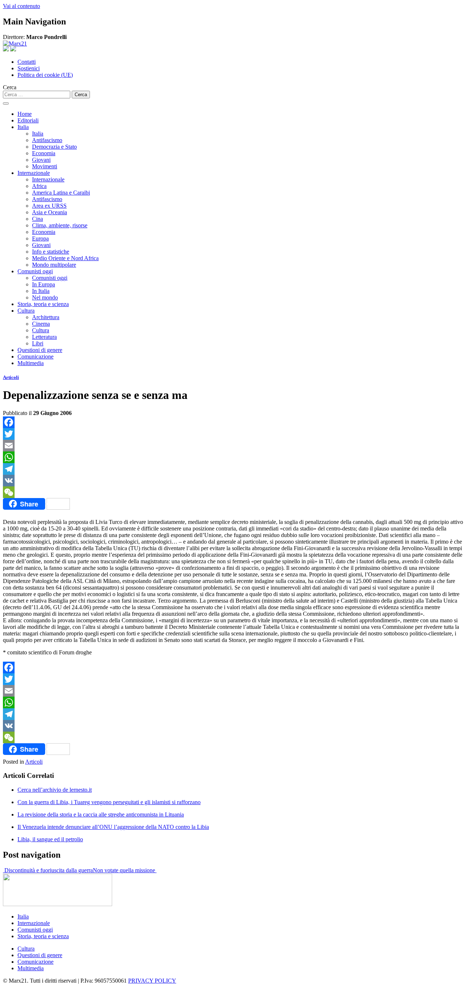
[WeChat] (233, 492)
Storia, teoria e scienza (43, 304)
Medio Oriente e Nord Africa (65, 258)
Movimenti (44, 166)
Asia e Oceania (49, 212)
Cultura (26, 311)
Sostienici (28, 68)
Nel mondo (45, 297)
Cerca (9, 87)
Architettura (45, 317)
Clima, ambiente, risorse (59, 225)
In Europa (43, 284)
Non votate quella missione (125, 870)
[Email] (233, 445)
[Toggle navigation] (6, 103)
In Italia (41, 291)
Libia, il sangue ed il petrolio (50, 839)
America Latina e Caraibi (61, 192)
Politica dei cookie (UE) (45, 75)
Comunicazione (35, 356)
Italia (23, 127)
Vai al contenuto (21, 6)
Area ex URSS (49, 206)
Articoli (11, 377)
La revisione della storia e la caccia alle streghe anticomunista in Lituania (100, 814)
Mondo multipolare (54, 265)
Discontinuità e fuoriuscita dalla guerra (48, 870)
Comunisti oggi (35, 271)
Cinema (41, 324)
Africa (39, 186)
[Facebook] (233, 422)
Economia (43, 153)
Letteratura (44, 337)
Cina (37, 219)
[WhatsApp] (233, 457)
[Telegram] (233, 469)
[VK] (233, 480)
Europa (40, 238)
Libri (37, 343)
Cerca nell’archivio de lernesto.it (54, 790)
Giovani (41, 160)
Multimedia (30, 363)
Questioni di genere (39, 350)
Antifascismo (47, 140)
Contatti (26, 62)
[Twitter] (233, 434)
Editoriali (28, 120)
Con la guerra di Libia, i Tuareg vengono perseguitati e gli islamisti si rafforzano (109, 802)
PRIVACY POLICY (152, 981)
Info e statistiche (50, 251)
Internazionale (33, 173)
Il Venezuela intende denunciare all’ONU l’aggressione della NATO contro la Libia (113, 827)
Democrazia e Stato (54, 147)
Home (24, 114)
